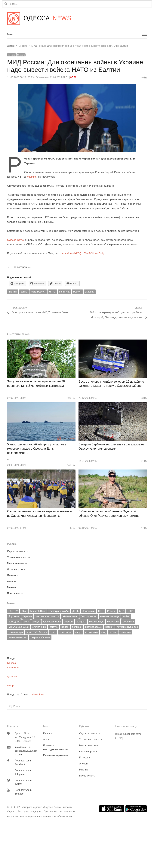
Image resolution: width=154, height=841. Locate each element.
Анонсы (11, 581)
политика (64, 291)
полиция (77, 626)
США (130, 611)
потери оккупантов (127, 626)
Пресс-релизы (15, 593)
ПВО (100, 611)
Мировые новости (17, 563)
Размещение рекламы (55, 755)
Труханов (14, 616)
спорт (78, 632)
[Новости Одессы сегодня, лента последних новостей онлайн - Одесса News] (77, 18)
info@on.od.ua (22, 747)
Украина (89, 291)
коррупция (113, 621)
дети (26, 621)
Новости (21, 55)
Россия (77, 291)
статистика (91, 632)
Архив (46, 739)
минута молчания (19, 626)
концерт (81, 621)
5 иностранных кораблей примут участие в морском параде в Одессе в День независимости (36, 448)
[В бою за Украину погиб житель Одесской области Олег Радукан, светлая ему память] (113, 471)
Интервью (12, 575)
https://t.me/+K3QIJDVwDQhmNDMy (82, 253)
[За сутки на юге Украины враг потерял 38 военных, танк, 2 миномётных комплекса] (41, 341)
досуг (36, 621)
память (54, 626)
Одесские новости (17, 551)
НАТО (52, 291)
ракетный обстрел (36, 632)
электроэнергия (17, 637)
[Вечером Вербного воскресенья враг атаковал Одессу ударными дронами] (113, 404)
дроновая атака (52, 621)
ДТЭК (75, 611)
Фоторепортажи (16, 569)
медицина (128, 621)
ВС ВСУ (13, 611)
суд (103, 632)
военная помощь (109, 616)
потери (109, 626)
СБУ (121, 611)
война (24, 291)
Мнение (11, 55)
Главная (47, 733)
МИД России (38, 291)
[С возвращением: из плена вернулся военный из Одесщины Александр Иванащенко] (41, 471)
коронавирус (96, 621)
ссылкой (32, 176)
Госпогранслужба (59, 611)
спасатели (65, 632)
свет (53, 632)
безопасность (88, 616)
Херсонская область (47, 616)
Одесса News (15, 239)
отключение (39, 626)
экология (126, 632)
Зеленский (88, 611)
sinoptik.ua (38, 694)
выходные (14, 621)
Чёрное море (70, 616)
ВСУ (23, 611)
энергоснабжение (40, 637)
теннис (113, 632)
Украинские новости (18, 557)
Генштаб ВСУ (37, 611)
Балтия (13, 291)
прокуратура (16, 632)
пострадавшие (93, 626)
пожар (64, 626)
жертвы (68, 621)
